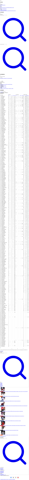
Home (1, 84)
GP (8, 95)
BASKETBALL (2, 10)
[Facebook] (11, 477)
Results (3, 85)
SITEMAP (14, 479)
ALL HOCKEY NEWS (3, 436)
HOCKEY (10, 10)
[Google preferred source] (16, 477)
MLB (1, 6)
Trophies (1, 88)
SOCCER (14, 10)
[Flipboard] (18, 477)
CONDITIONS (2, 479)
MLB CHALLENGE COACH (3, 7)
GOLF (8, 10)
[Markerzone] (14, 80)
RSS (11, 479)
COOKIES (10, 479)
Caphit (8, 84)
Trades (11, 84)
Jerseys (3, 88)
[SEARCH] (14, 43)
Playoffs (5, 85)
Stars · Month (11, 88)
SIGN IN (1, 78)
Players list (3, 84)
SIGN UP (3, 78)
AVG (14, 95)
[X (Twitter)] (13, 477)
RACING (12, 10)
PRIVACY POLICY (6, 479)
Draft (10, 84)
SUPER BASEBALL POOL (10, 7)
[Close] (0, 3)
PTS (13, 95)
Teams (5, 84)
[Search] (1, 81)
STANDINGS (2, 86)
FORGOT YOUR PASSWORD (8, 78)
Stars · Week (8, 88)
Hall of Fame (5, 88)
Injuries (7, 84)
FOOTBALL (5, 10)
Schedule (1, 85)
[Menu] (0, 81)
